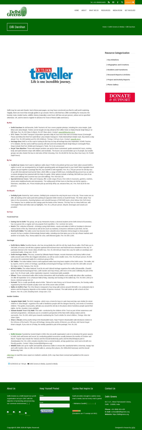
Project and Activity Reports (118, 80)
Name (41, 395)
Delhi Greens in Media (116, 27)
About (84, 10)
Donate (128, 2)
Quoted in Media (52, 364)
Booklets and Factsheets (117, 70)
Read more (91, 403)
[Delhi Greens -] (26, 11)
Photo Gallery (112, 85)
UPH (133, 427)
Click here (10, 355)
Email (41, 402)
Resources (105, 10)
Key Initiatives (113, 60)
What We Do (94, 10)
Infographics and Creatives (118, 65)
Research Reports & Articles (118, 75)
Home (77, 10)
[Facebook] (117, 2)
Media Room (117, 10)
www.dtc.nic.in (76, 139)
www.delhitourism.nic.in (67, 132)
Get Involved (130, 10)
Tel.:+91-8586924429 (98, 2)
